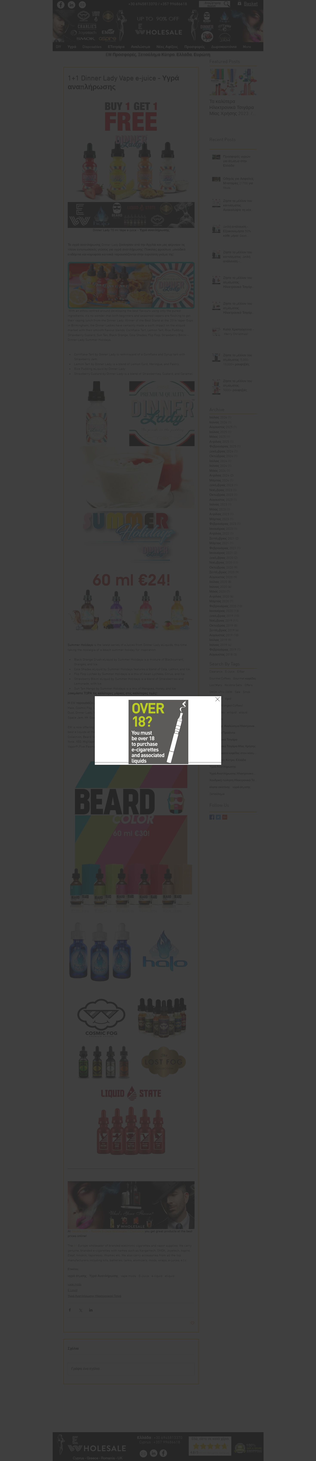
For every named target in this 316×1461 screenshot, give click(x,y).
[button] (217, 689)
